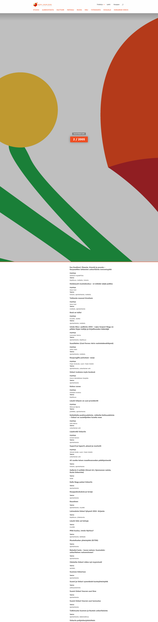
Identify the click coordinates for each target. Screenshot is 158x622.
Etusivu (36, 10)
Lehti (108, 4)
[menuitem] (100, 4)
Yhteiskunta (96, 10)
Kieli (86, 10)
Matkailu (70, 10)
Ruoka (79, 10)
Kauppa (116, 4)
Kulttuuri (60, 10)
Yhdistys (100, 4)
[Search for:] (123, 4)
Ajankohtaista (48, 10)
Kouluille (107, 10)
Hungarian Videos (121, 10)
